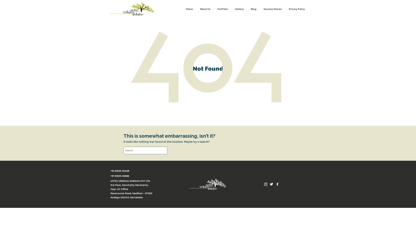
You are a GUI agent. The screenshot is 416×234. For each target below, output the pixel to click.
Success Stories (273, 9)
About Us (205, 9)
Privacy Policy (297, 9)
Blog (253, 9)
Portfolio (222, 9)
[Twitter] (271, 184)
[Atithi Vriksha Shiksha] (132, 9)
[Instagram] (266, 184)
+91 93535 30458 (119, 170)
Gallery (239, 9)
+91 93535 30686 (119, 176)
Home (189, 9)
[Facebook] (277, 184)
